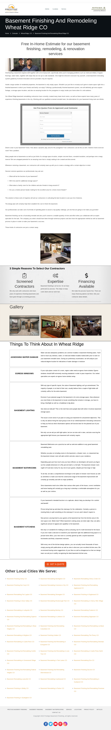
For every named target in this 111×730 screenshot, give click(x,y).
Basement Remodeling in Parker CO (52, 688)
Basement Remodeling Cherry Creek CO (87, 579)
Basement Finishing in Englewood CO (86, 594)
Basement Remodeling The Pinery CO (86, 635)
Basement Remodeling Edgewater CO (86, 616)
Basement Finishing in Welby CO (17, 688)
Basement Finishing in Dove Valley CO (19, 601)
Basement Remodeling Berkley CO (51, 610)
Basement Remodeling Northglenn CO (52, 579)
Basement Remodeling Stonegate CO (52, 594)
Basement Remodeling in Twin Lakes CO (53, 660)
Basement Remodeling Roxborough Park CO (54, 601)
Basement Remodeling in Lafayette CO (19, 610)
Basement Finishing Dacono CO (84, 670)
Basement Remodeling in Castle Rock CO (20, 642)
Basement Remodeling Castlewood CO (53, 679)
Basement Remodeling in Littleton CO (52, 616)
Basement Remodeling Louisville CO (19, 679)
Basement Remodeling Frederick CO (86, 610)
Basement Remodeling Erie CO (84, 660)
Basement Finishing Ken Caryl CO (18, 585)
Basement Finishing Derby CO (17, 579)
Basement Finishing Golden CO (50, 635)
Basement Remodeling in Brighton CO (19, 635)
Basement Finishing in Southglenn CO (19, 698)
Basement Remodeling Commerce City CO (54, 585)
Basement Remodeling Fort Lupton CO (19, 594)
